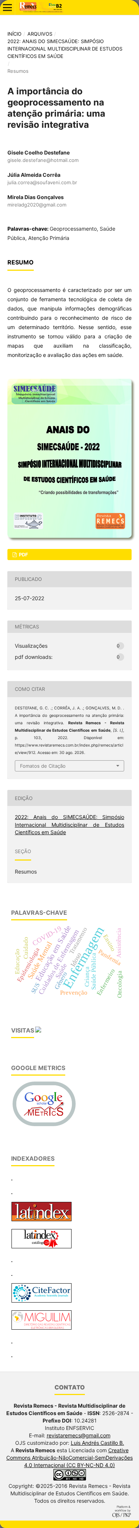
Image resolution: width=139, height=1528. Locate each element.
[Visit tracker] (38, 1031)
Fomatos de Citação (43, 766)
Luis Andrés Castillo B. (97, 1443)
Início (14, 34)
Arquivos (39, 34)
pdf (23, 554)
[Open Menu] (7, 7)
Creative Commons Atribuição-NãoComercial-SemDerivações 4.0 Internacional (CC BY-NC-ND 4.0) (69, 1457)
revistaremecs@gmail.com (78, 1435)
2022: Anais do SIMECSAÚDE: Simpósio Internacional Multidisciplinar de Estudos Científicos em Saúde (64, 48)
